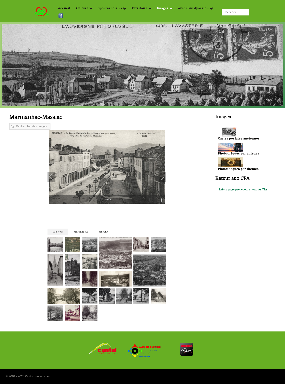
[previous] (53, 177)
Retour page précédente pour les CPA (243, 189)
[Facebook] (61, 16)
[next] (160, 177)
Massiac (106, 199)
